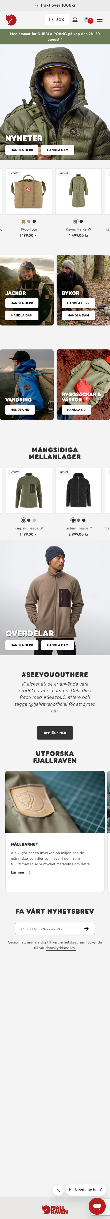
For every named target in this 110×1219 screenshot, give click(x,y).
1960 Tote (29, 229)
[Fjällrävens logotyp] (22, 20)
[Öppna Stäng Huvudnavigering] (100, 19)
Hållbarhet (24, 844)
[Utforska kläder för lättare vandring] (27, 384)
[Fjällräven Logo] (55, 1209)
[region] (55, 831)
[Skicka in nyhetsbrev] (89, 928)
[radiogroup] (29, 221)
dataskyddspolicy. (61, 948)
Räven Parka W (78, 229)
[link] (28, 204)
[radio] (23, 221)
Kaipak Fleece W (29, 528)
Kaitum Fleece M (79, 528)
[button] (87, 20)
